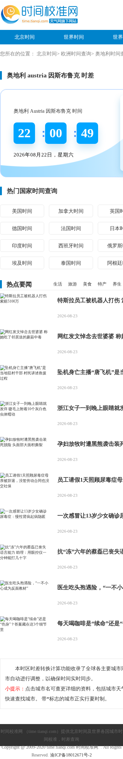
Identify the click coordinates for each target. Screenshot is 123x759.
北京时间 (25, 37)
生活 (57, 284)
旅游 (72, 284)
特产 (102, 284)
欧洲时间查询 (76, 53)
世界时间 (74, 37)
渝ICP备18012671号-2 (71, 755)
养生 (117, 284)
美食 (87, 284)
